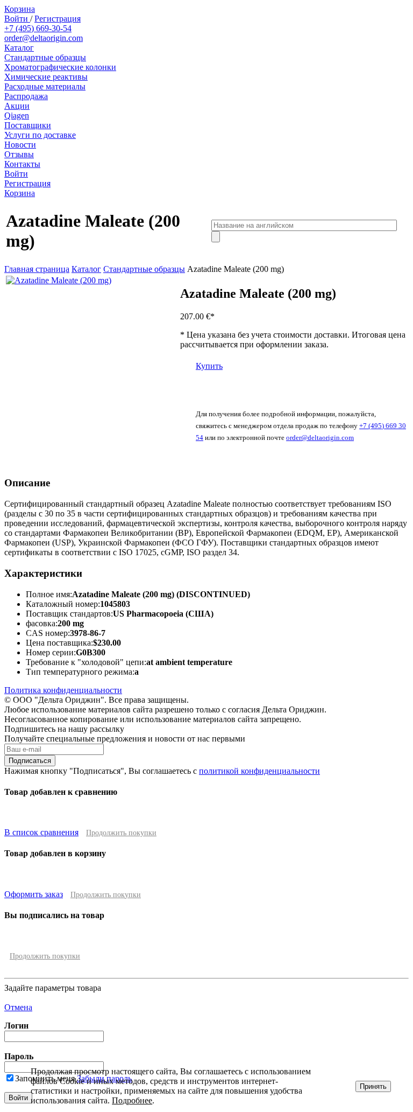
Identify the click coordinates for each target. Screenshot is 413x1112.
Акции (17, 105)
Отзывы (19, 154)
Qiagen (16, 115)
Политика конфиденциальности (63, 690)
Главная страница (36, 269)
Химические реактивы (46, 76)
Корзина (19, 8)
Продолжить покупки (121, 833)
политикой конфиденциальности (259, 770)
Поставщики (27, 125)
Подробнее (132, 1100)
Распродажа (26, 96)
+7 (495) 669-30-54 (38, 28)
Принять (373, 1086)
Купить (209, 365)
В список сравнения (41, 832)
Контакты (22, 164)
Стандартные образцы (45, 57)
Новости (20, 144)
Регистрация (57, 18)
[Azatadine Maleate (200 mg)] (58, 280)
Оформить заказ (33, 894)
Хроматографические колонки (60, 67)
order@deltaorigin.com (43, 38)
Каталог (19, 47)
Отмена (18, 1007)
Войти (17, 18)
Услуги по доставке (40, 134)
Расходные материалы (45, 86)
